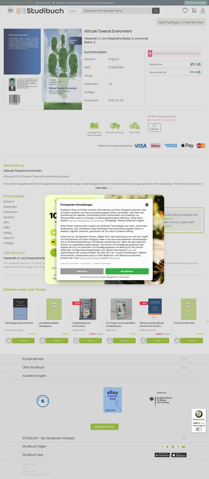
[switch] (199, 429)
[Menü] (204, 410)
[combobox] (55, 242)
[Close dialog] (159, 200)
